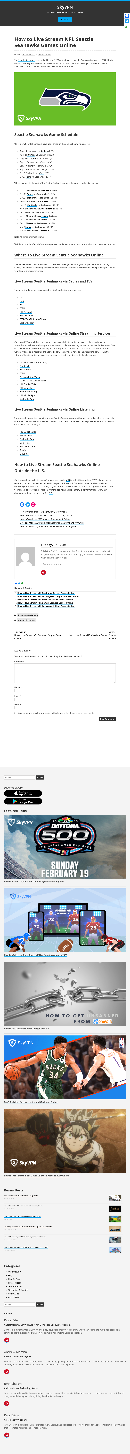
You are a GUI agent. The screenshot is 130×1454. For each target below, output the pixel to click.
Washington (47, 208)
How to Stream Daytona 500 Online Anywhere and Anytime (48, 526)
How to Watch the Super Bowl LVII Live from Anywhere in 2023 (35, 955)
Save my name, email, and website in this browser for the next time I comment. (56, 713)
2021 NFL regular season (30, 63)
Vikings (43, 169)
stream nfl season (26, 620)
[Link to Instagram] (33, 504)
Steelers (45, 190)
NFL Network (26, 312)
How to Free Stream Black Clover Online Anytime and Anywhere (36, 1175)
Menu (66, 19)
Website (18, 704)
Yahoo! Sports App (28, 391)
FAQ (10, 1275)
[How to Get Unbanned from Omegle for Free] (65, 993)
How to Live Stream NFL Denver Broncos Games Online (45, 602)
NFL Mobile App (27, 395)
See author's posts (52, 564)
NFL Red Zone (26, 315)
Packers (44, 201)
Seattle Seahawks (26, 60)
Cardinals (32, 205)
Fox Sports (25, 366)
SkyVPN (65, 7)
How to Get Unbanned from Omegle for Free (26, 1028)
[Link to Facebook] (22, 504)
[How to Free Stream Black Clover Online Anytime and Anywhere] (65, 1140)
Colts (42, 162)
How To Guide (15, 1279)
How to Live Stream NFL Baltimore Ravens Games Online (46, 593)
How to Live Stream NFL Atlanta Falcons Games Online (45, 599)
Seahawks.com (27, 322)
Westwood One (27, 446)
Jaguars (31, 197)
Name (18, 687)
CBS (21, 297)
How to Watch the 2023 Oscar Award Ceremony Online (46, 515)
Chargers (31, 158)
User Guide (13, 1293)
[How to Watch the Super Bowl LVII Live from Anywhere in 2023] (65, 920)
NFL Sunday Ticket (28, 384)
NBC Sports (25, 369)
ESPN (22, 308)
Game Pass (25, 442)
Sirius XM (24, 453)
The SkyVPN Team (44, 54)
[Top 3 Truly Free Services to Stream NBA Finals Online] (65, 1067)
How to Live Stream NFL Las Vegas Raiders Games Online (46, 606)
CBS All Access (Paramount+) (33, 362)
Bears (30, 223)
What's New (14, 1297)
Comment (19, 661)
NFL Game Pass (27, 388)
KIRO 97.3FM (26, 435)
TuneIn (23, 450)
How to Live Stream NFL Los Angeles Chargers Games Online (47, 596)
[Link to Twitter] (27, 504)
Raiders (44, 151)
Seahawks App (27, 399)
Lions (28, 227)
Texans (44, 216)
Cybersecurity (14, 1271)
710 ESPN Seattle (28, 431)
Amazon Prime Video (30, 377)
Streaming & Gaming (28, 615)
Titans (30, 165)
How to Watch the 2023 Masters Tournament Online (45, 519)
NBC (22, 304)
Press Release (14, 1282)
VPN (68, 480)
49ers (41, 173)
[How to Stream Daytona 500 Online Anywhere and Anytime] (65, 846)
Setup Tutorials (15, 1286)
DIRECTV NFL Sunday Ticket (33, 319)
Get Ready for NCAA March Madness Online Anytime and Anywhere (52, 522)
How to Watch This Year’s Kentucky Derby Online (43, 511)
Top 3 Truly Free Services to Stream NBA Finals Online (31, 1102)
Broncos (31, 154)
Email (17, 696)
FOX (22, 301)
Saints (30, 194)
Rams (28, 176)
